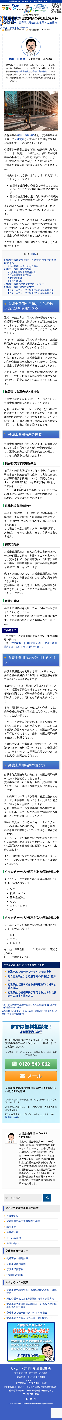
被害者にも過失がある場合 (23, 266)
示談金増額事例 (15, 1269)
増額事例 (11, 1226)
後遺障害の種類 (15, 1275)
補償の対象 (15, 278)
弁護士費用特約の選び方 (19, 287)
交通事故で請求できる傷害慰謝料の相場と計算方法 (32, 1291)
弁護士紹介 (12, 1215)
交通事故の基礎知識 (17, 1258)
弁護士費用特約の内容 (17, 269)
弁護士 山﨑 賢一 (18, 59)
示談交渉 (19, 139)
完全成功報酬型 (23, 71)
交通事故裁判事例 (16, 1264)
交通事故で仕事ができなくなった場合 (29, 971)
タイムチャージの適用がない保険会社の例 (31, 293)
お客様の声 (12, 1232)
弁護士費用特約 (40, 71)
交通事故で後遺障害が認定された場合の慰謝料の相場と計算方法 (32, 1306)
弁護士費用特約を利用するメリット (25, 283)
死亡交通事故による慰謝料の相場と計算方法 (30, 1298)
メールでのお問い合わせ (14, 27)
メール (34, 1076)
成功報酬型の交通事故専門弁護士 (24, 1221)
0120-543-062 (34, 1064)
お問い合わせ (14, 1243)
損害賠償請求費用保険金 (22, 272)
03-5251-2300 (11, 1117)
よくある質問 (14, 1237)
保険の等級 (15, 281)
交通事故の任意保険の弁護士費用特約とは (29, 1318)
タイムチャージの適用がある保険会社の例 (31, 290)
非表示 (34, 254)
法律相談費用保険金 (19, 275)
